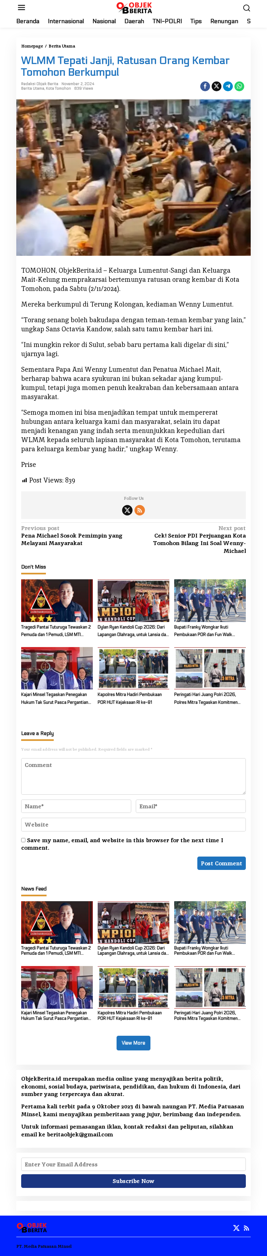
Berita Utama (32, 88)
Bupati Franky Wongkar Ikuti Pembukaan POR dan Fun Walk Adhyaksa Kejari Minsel (203, 632)
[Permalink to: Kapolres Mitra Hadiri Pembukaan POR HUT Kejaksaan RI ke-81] (133, 668)
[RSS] (139, 510)
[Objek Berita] (135, 7)
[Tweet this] (216, 86)
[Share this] (205, 86)
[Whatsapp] (239, 86)
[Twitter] (127, 510)
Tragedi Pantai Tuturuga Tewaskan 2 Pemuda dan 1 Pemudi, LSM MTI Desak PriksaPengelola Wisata (56, 632)
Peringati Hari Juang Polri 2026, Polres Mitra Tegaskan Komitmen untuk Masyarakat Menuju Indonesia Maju (208, 699)
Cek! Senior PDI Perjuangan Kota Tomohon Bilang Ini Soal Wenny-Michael (199, 539)
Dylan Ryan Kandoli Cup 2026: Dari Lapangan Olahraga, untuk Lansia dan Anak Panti (133, 632)
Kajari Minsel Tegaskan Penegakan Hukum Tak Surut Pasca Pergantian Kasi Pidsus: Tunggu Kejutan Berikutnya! (54, 699)
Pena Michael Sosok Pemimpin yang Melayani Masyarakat (71, 535)
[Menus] (21, 7)
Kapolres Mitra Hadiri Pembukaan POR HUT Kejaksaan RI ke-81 (130, 698)
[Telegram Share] (228, 86)
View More (133, 1043)
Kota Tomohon (58, 88)
